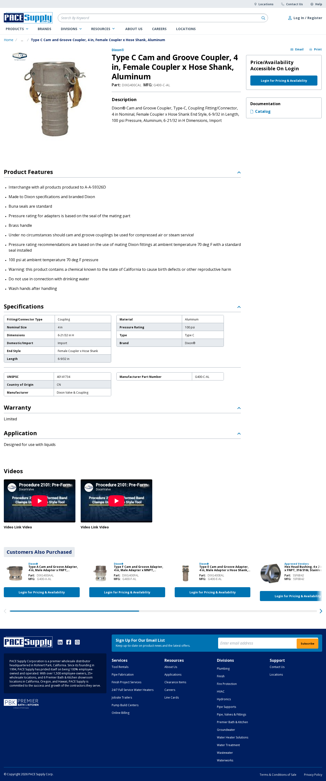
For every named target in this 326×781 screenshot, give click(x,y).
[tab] (39, 552)
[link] (17, 29)
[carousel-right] (321, 611)
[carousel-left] (5, 611)
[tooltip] (22, 40)
